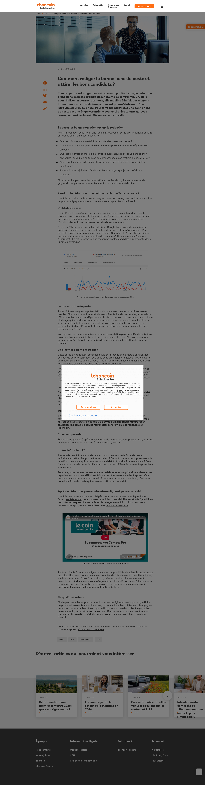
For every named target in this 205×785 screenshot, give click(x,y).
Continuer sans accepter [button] (83, 415)
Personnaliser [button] (88, 407)
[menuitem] (114, 6)
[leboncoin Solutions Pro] (45, 6)
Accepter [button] (116, 407)
